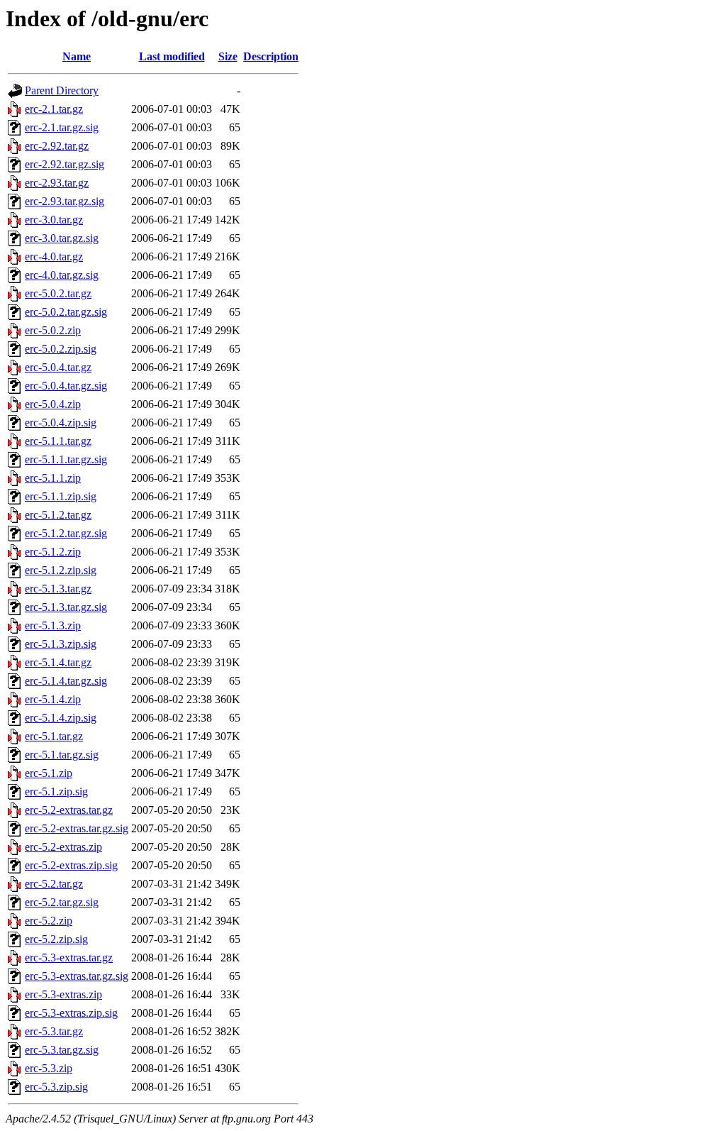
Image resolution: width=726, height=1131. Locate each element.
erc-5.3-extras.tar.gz (69, 957)
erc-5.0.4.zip (53, 404)
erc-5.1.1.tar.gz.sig (66, 459)
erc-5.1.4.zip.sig (60, 718)
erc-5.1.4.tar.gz (58, 662)
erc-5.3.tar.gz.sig (62, 1050)
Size (228, 56)
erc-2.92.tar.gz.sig (64, 164)
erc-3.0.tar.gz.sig (62, 238)
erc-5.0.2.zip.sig (60, 349)
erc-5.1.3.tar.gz (58, 589)
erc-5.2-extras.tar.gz (69, 810)
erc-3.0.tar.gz (54, 220)
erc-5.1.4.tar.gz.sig (66, 681)
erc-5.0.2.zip (53, 330)
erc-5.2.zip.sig (56, 939)
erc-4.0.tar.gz (54, 256)
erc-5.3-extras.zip (63, 994)
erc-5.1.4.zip (53, 699)
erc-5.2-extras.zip (63, 847)
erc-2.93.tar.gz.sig (64, 201)
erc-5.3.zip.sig (56, 1087)
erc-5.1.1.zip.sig (60, 496)
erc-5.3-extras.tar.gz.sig (76, 976)
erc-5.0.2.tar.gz (58, 293)
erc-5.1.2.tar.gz (58, 515)
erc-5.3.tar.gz (54, 1031)
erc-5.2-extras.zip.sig (71, 865)
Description (270, 56)
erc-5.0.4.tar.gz (58, 367)
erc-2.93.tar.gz (57, 183)
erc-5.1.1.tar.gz (58, 441)
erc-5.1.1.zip (53, 478)
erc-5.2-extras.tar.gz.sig (76, 828)
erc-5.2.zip (48, 921)
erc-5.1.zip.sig (56, 791)
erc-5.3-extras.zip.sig (71, 1013)
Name (76, 56)
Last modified (172, 56)
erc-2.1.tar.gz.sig (62, 127)
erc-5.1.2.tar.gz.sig (66, 533)
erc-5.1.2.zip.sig (60, 570)
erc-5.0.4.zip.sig (60, 422)
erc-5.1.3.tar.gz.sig (66, 607)
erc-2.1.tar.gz (54, 109)
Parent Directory (62, 90)
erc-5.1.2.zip (53, 552)
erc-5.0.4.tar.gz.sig (66, 386)
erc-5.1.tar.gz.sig (62, 755)
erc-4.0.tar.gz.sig (62, 275)
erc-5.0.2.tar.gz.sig (66, 312)
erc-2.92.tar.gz (57, 146)
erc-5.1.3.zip (53, 625)
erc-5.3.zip (48, 1068)
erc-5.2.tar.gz (54, 884)
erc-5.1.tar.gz (54, 736)
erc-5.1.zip (48, 773)
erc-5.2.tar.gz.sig (62, 902)
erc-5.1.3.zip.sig (60, 644)
